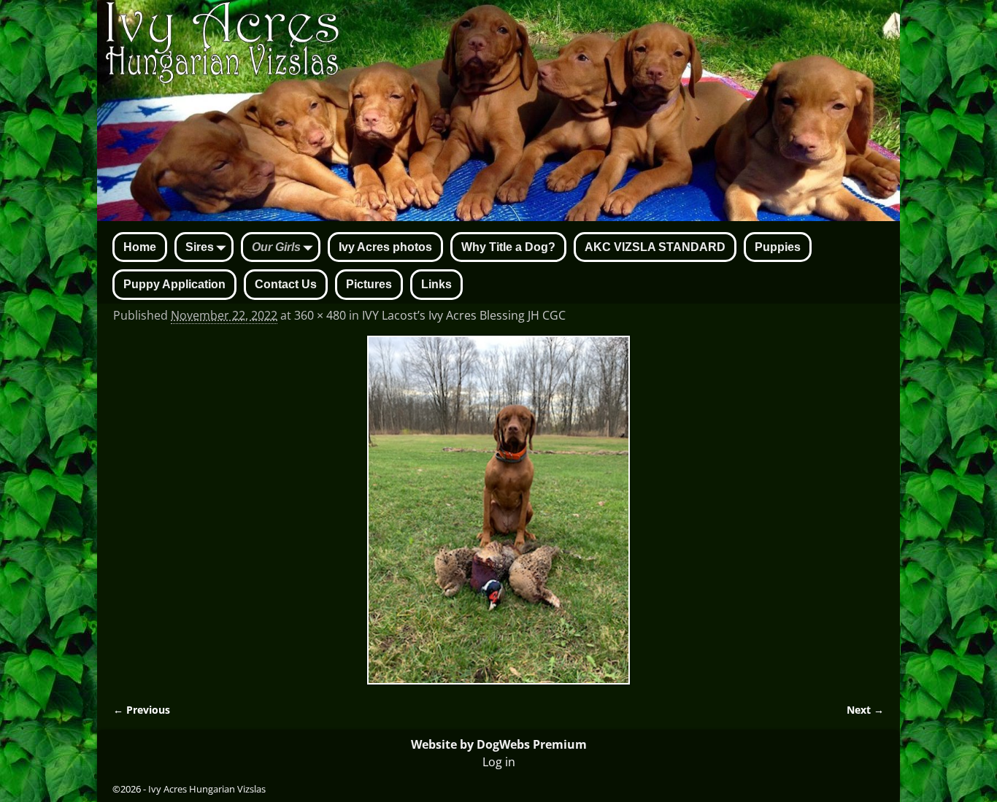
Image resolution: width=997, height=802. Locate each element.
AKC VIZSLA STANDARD (655, 247)
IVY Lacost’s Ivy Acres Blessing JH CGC (464, 315)
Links (436, 284)
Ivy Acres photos (385, 247)
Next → (865, 710)
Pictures (369, 284)
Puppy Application (174, 284)
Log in (498, 762)
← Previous (141, 710)
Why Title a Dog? (508, 247)
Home (139, 247)
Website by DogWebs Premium (499, 744)
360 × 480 (320, 315)
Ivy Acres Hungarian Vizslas (207, 788)
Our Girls (276, 247)
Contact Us (286, 284)
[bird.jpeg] (498, 510)
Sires (199, 247)
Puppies (778, 247)
